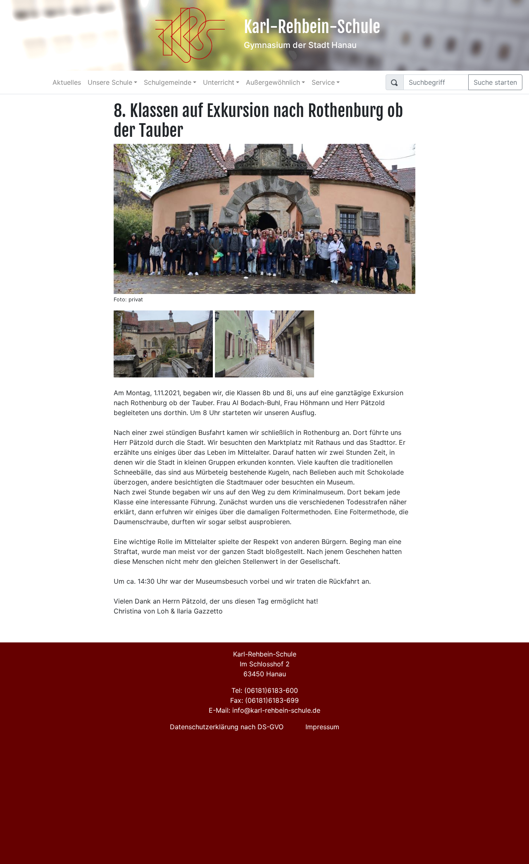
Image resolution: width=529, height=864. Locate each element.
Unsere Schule (110, 82)
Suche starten (495, 82)
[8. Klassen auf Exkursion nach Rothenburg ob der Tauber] (264, 218)
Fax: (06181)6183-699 (264, 700)
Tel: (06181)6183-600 (264, 690)
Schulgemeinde (167, 82)
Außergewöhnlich (273, 82)
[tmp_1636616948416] (163, 343)
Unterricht (218, 82)
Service (323, 82)
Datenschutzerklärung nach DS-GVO (227, 727)
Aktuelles (66, 82)
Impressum (322, 727)
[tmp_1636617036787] (264, 343)
